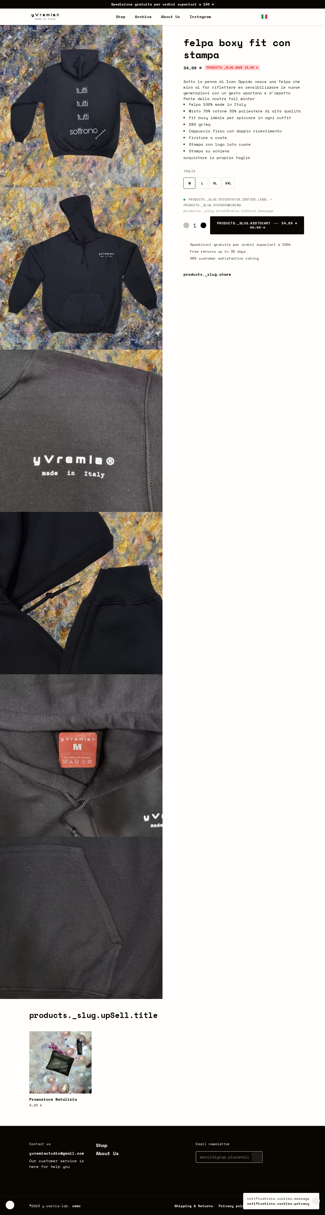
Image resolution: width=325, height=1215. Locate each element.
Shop (101, 1145)
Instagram (200, 16)
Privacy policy (234, 1205)
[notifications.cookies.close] (316, 1201)
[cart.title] (293, 16)
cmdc (76, 1205)
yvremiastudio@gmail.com (56, 1153)
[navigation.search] (274, 16)
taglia (189, 171)
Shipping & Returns (193, 1205)
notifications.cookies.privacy (278, 1203)
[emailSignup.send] (256, 1157)
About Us (107, 1153)
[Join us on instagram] (32, 1177)
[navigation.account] (283, 16)
